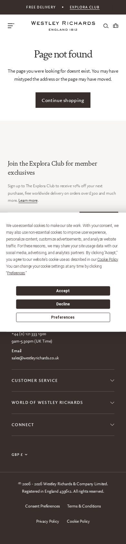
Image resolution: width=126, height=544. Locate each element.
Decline (63, 304)
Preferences (63, 317)
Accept (63, 291)
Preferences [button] (16, 273)
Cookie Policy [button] (107, 259)
